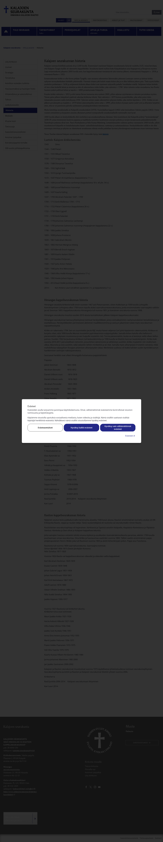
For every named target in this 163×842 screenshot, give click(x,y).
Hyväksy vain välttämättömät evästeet (117, 427)
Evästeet (130, 435)
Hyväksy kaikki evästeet (81, 427)
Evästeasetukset (45, 427)
